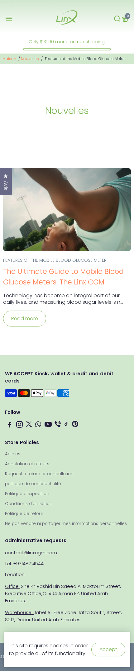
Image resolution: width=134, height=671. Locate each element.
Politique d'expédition (27, 494)
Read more (24, 318)
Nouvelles (30, 58)
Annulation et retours (27, 464)
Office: (12, 586)
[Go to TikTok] (66, 425)
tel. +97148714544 (24, 563)
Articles (12, 454)
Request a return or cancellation (39, 474)
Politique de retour (24, 514)
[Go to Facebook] (9, 425)
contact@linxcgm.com (31, 552)
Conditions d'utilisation (28, 504)
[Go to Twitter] (29, 425)
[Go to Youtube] (48, 425)
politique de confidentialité (33, 484)
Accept (108, 649)
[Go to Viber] (58, 425)
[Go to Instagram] (19, 425)
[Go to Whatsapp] (38, 425)
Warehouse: (19, 612)
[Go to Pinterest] (75, 425)
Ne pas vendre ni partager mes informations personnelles (66, 524)
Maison (9, 58)
